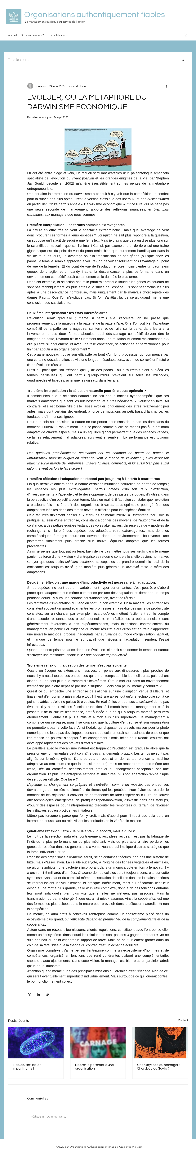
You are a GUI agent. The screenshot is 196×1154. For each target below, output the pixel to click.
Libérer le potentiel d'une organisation (94, 1066)
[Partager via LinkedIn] (38, 994)
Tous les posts (19, 60)
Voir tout (183, 1020)
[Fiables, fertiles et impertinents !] (36, 1042)
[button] (183, 59)
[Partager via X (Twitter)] (29, 994)
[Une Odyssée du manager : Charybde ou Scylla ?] (160, 1042)
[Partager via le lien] (48, 994)
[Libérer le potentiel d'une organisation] (98, 1042)
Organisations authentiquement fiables (94, 15)
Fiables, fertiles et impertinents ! (27, 1066)
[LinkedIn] (186, 35)
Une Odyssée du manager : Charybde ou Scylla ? (158, 1066)
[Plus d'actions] (166, 86)
